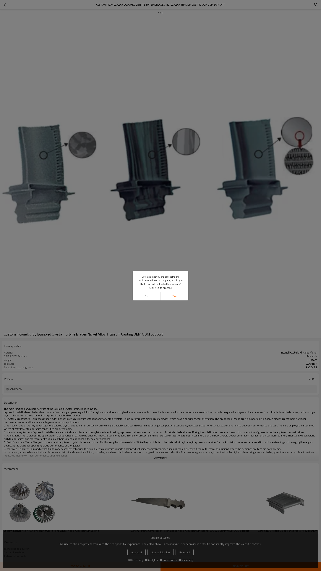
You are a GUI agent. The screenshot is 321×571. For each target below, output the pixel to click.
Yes (174, 296)
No (146, 296)
